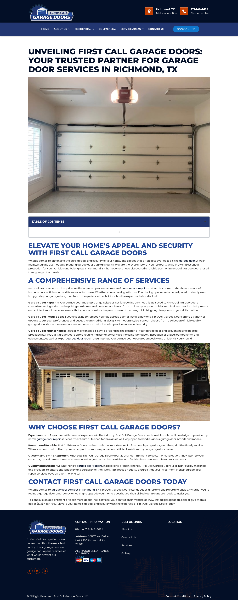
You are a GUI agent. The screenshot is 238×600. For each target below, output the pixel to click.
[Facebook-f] (30, 571)
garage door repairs (89, 466)
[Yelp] (45, 571)
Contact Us (156, 28)
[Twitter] (37, 571)
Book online (186, 29)
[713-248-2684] (184, 11)
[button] (205, 221)
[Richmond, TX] (149, 11)
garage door (187, 261)
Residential (82, 28)
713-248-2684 (199, 9)
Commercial (107, 28)
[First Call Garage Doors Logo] (50, 11)
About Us (60, 28)
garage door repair (134, 288)
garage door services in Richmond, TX (75, 490)
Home (45, 28)
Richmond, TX (165, 9)
